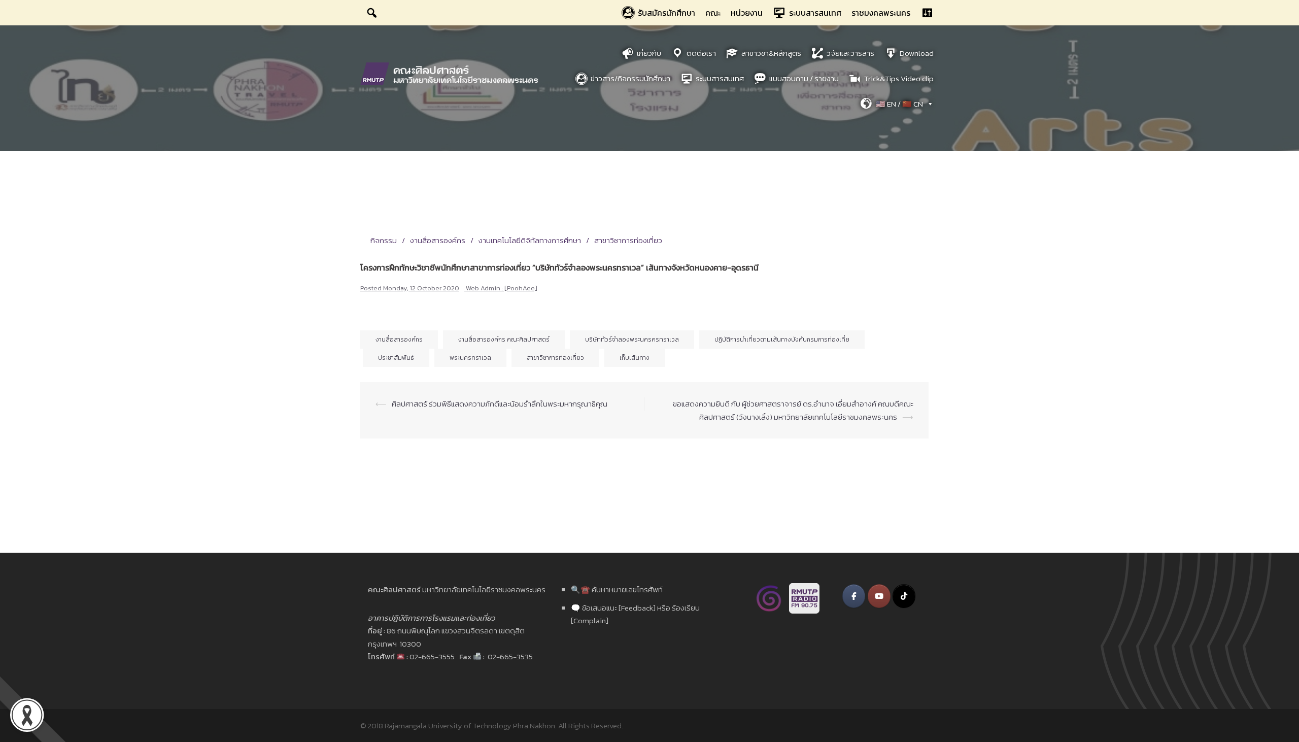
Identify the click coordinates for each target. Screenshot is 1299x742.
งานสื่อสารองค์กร (437, 240)
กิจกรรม (383, 240)
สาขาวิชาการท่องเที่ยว (628, 240)
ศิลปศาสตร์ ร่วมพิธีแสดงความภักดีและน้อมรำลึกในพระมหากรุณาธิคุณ (499, 404)
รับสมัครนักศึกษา (666, 13)
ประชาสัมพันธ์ (396, 357)
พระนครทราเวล (470, 357)
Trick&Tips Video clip (899, 78)
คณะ (713, 13)
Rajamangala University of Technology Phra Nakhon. (471, 725)
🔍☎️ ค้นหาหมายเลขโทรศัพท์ (617, 589)
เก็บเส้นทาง (635, 357)
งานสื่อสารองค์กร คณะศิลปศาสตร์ (504, 339)
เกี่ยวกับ (649, 53)
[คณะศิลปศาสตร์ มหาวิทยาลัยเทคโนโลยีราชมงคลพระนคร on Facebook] (853, 596)
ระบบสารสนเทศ (815, 13)
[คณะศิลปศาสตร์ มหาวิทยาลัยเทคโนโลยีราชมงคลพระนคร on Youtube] (879, 596)
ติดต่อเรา (701, 53)
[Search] (372, 12)
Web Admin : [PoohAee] (501, 288)
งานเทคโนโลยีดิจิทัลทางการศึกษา (529, 240)
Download (917, 53)
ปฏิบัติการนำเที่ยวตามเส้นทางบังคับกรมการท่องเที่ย (781, 339)
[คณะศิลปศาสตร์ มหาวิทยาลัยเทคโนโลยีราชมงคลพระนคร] (451, 73)
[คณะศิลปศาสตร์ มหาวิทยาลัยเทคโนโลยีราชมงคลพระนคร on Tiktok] (904, 596)
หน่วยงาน (747, 13)
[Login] (927, 12)
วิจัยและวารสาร (850, 53)
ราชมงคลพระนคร (880, 13)
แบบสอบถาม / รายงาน (804, 78)
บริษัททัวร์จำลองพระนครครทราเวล (632, 339)
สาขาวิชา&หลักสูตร (771, 53)
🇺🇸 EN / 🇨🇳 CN (899, 104)
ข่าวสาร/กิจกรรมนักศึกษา (630, 78)
